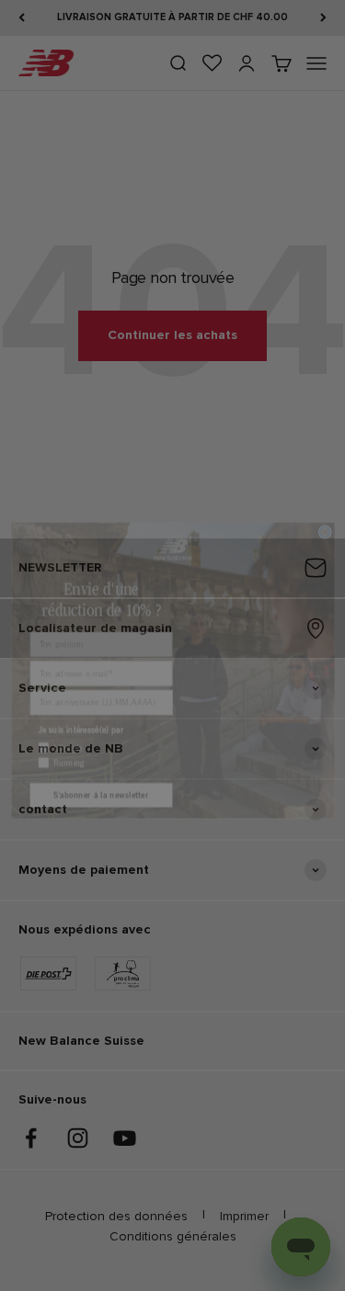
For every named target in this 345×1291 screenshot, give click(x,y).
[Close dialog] (324, 507)
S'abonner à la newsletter (100, 769)
